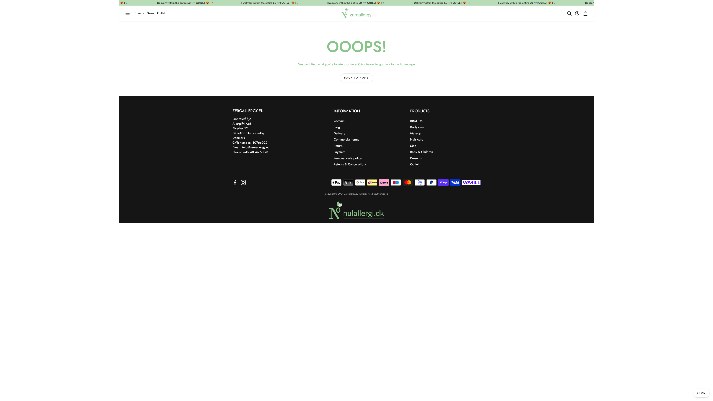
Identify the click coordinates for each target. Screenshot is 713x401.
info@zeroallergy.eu (255, 147)
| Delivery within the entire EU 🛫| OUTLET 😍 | (520, 2)
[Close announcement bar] (590, 3)
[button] (127, 13)
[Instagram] (243, 182)
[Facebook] (235, 182)
